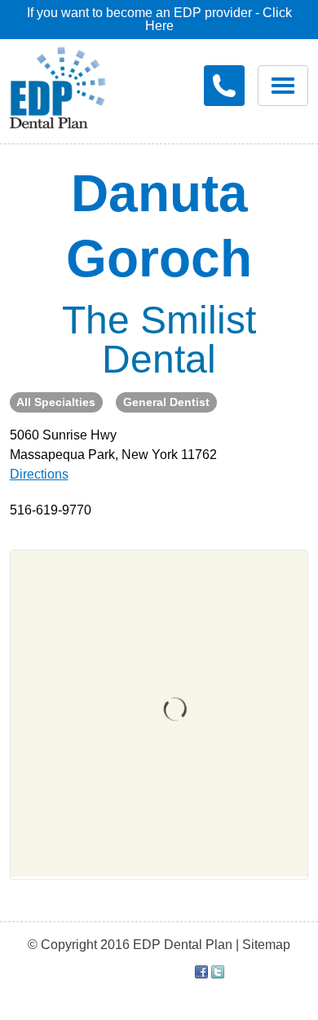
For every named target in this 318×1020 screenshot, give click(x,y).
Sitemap (266, 945)
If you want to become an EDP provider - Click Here (159, 19)
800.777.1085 (224, 85)
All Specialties (55, 401)
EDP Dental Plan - (70, 84)
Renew (71, 147)
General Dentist (166, 401)
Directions (39, 474)
